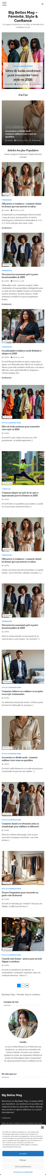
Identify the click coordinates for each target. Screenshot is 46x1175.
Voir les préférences (23, 1167)
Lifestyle (6, 489)
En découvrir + (7, 228)
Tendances (7, 200)
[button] (42, 1127)
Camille (10, 84)
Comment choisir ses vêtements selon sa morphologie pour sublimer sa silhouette (22, 134)
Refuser (23, 1160)
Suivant (27, 985)
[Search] (42, 4)
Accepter (23, 1154)
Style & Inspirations (23, 66)
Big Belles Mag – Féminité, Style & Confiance (23, 16)
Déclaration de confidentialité (23, 1172)
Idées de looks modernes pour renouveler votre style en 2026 (23, 75)
